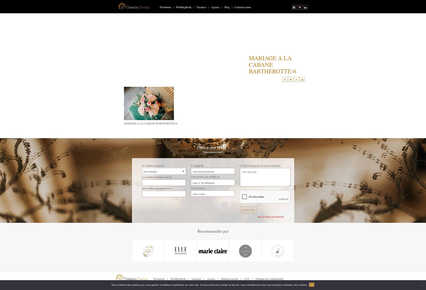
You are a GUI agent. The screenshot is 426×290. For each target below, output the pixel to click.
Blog (227, 7)
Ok (311, 285)
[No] (422, 285)
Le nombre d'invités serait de (157, 177)
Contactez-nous (243, 7)
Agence (215, 7)
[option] (148, 250)
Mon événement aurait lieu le (157, 188)
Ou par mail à (198, 188)
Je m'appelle (197, 165)
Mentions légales (229, 279)
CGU (247, 279)
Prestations (165, 7)
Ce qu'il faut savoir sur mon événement (260, 165)
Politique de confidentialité (270, 279)
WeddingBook (183, 7)
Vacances (201, 7)
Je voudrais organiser (153, 165)
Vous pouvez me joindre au (205, 176)
